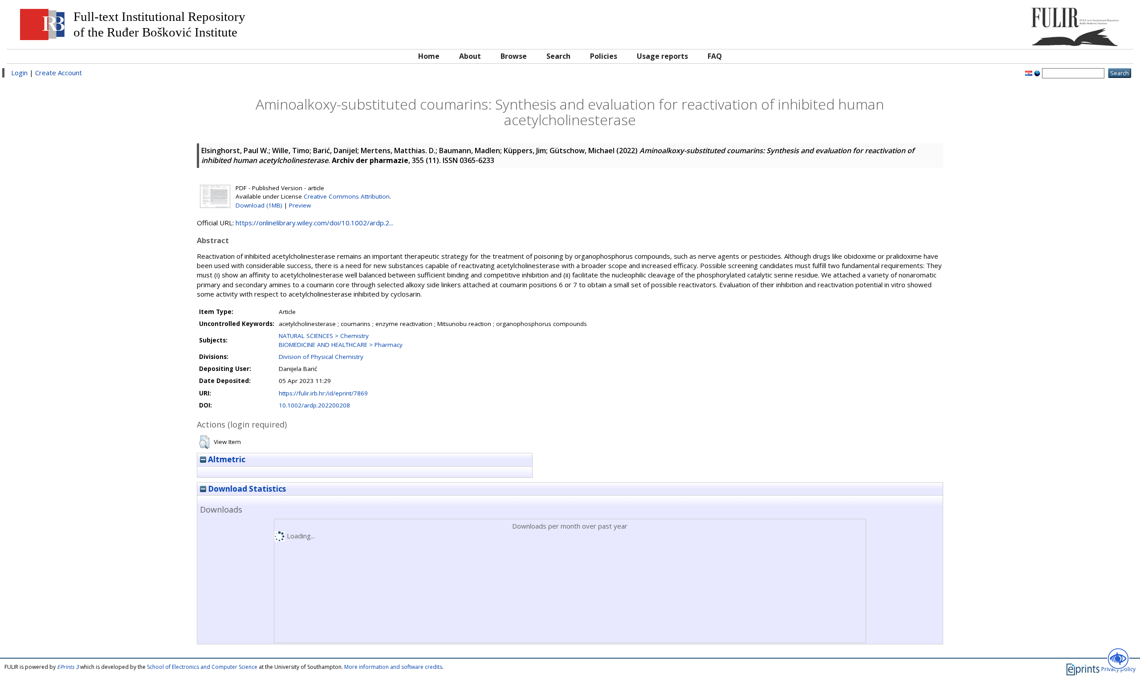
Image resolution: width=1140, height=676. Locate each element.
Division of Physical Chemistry (321, 357)
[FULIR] (987, 23)
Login (19, 72)
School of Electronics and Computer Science (202, 667)
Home (429, 56)
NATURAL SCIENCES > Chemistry (324, 336)
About (470, 56)
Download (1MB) (259, 205)
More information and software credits (393, 667)
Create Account (58, 72)
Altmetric (225, 459)
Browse (514, 56)
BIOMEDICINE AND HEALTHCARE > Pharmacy (341, 345)
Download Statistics (246, 489)
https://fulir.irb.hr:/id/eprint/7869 (323, 393)
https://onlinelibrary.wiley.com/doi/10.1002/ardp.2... (314, 222)
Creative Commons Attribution (347, 196)
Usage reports (662, 56)
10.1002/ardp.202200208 (314, 405)
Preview (300, 205)
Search (558, 56)
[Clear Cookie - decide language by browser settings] (1037, 72)
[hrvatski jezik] (1028, 72)
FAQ (715, 56)
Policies (603, 56)
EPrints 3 (68, 667)
